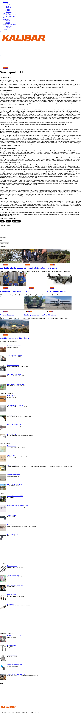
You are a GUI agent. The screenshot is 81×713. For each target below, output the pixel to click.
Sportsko (8, 7)
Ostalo (8, 23)
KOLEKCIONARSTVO (9, 14)
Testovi (8, 10)
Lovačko (8, 6)
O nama (2, 710)
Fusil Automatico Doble (56, 291)
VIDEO (5, 29)
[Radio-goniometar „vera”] (34, 303)
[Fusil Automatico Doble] (59, 279)
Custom (8, 9)
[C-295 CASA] (58, 303)
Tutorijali (8, 27)
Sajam (8, 221)
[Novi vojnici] (58, 256)
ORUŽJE (5, 3)
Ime (1, 240)
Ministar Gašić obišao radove (34, 268)
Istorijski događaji (10, 16)
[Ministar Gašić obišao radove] (34, 256)
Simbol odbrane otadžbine (10, 291)
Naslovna (5, 2)
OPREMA (6, 19)
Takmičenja (9, 12)
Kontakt (8, 710)
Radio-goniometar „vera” (34, 315)
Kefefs (28, 291)
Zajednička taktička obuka (11, 268)
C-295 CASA (50, 315)
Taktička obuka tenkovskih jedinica (14, 338)
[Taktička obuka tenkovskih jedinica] (14, 326)
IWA (2, 221)
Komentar (3, 237)
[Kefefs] (36, 279)
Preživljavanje (9, 26)
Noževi (8, 20)
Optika (8, 22)
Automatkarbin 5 (7, 315)
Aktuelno (5, 264)
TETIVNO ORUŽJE (8, 17)
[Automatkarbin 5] (12, 303)
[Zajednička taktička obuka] (11, 256)
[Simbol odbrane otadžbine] (13, 279)
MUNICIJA (6, 13)
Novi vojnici (52, 268)
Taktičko (8, 4)
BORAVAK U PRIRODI (9, 25)
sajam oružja (16, 221)
